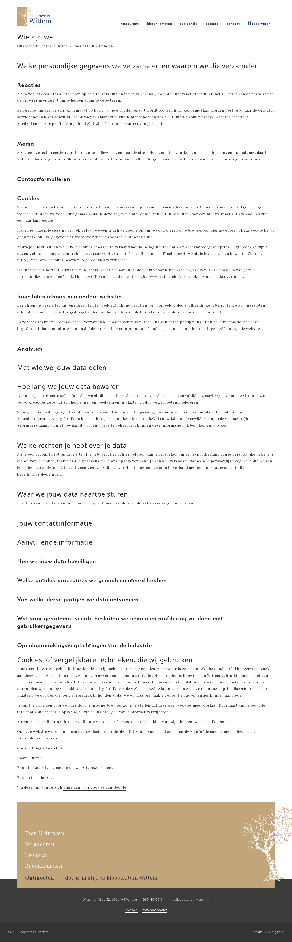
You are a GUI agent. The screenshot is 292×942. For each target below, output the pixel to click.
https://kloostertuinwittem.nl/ (86, 45)
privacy (131, 909)
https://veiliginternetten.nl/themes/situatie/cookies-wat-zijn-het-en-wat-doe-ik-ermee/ (147, 721)
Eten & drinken (44, 833)
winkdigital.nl (275, 932)
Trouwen (36, 854)
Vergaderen (40, 844)
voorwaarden (154, 909)
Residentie (188, 24)
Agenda (212, 24)
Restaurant (130, 24)
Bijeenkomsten (159, 24)
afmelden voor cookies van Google (94, 787)
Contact (233, 24)
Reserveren (261, 24)
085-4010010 (153, 899)
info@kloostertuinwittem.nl (189, 899)
